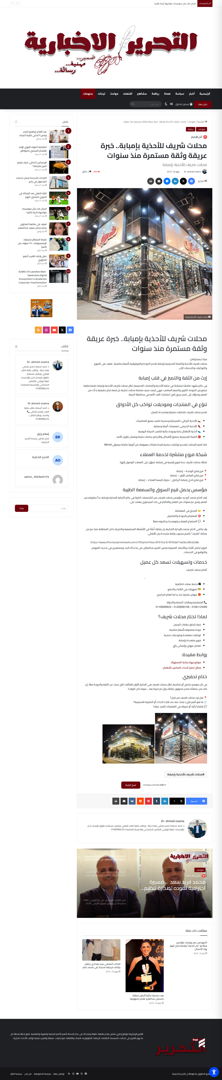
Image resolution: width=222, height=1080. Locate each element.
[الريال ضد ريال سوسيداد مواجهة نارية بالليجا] (58, 213)
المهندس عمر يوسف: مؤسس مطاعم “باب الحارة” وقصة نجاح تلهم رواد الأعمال (188, 945)
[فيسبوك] (191, 181)
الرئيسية (204, 93)
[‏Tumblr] (156, 801)
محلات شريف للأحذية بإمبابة (185, 774)
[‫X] (183, 181)
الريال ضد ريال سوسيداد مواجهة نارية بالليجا (34, 210)
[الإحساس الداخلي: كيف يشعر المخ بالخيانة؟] (58, 167)
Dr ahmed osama (38, 403)
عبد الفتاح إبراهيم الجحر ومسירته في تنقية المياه (33, 133)
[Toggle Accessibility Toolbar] (214, 1072)
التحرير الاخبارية (40, 457)
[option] (144, 883)
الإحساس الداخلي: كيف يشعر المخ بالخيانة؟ (32, 164)
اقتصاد (127, 93)
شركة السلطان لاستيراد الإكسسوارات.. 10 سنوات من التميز (32, 243)
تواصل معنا (58, 1074)
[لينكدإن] (175, 181)
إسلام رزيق (43, 433)
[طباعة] (150, 181)
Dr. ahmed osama (192, 172)
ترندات (101, 93)
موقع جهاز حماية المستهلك (186, 662)
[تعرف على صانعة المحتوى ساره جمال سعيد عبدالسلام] (58, 228)
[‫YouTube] (54, 330)
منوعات (88, 93)
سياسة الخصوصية (42, 1074)
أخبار (192, 93)
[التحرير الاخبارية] (111, 48)
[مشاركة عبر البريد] (158, 181)
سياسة (179, 93)
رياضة (155, 93)
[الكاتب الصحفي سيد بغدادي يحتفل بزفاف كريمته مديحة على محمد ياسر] (101, 950)
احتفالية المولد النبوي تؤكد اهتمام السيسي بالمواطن (33, 149)
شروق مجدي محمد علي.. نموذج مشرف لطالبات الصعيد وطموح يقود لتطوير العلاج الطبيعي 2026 (170, 885)
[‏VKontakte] (132, 801)
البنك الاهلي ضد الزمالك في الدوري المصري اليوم (33, 195)
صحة (167, 93)
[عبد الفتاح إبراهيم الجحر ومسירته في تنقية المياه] (58, 136)
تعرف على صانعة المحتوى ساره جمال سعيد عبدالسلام (32, 226)
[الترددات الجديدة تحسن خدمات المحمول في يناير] (58, 182)
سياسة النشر (16, 1074)
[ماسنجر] (167, 181)
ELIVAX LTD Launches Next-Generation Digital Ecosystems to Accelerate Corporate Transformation (33, 277)
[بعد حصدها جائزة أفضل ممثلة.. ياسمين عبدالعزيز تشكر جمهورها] (145, 965)
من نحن (28, 1074)
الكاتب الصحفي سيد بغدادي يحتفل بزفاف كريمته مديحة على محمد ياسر (101, 965)
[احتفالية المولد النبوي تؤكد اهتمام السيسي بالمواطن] (58, 151)
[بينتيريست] (148, 801)
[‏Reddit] (140, 801)
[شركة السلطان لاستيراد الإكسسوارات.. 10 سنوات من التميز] (58, 244)
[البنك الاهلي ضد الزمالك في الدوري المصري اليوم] (58, 198)
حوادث (114, 93)
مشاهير (142, 93)
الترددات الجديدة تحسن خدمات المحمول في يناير (31, 180)
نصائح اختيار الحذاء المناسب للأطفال (182, 667)
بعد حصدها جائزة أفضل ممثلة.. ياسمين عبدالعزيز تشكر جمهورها (147, 997)
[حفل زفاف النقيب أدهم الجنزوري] (58, 260)
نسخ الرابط (131, 785)
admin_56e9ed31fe (36, 476)
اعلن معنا (202, 104)
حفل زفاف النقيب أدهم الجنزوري (35, 258)
